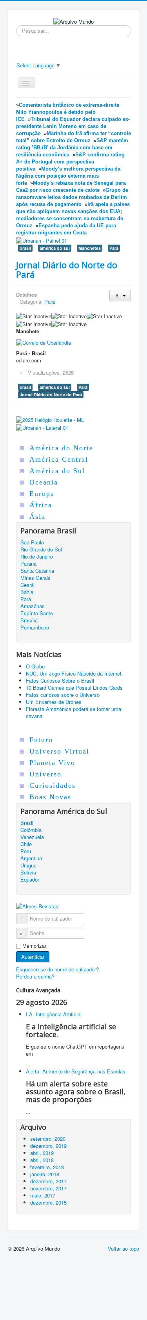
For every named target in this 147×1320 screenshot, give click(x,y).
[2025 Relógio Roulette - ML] (50, 419)
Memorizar (34, 945)
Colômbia (31, 830)
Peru (25, 851)
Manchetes (89, 248)
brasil (25, 248)
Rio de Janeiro (36, 556)
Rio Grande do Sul (41, 549)
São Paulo (32, 542)
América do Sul (57, 471)
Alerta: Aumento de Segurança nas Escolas (75, 1071)
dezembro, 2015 (48, 1202)
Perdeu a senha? (35, 976)
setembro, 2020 (47, 1138)
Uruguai (29, 865)
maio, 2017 (42, 1195)
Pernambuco (34, 627)
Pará (113, 248)
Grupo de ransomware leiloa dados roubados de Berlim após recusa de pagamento (72, 197)
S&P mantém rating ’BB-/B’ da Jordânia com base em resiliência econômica (72, 147)
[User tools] (120, 295)
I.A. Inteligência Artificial (54, 1014)
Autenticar (32, 956)
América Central (58, 459)
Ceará (27, 585)
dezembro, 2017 (48, 1181)
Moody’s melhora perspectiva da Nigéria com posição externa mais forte (68, 176)
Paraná (28, 563)
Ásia (37, 516)
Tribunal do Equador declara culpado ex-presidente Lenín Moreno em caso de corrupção (73, 126)
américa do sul (55, 248)
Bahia (26, 592)
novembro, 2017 (48, 1188)
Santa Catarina (37, 570)
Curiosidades (52, 785)
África (40, 505)
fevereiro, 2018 (47, 1167)
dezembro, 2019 (48, 1145)
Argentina (31, 858)
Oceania (43, 482)
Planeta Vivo (52, 763)
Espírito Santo (36, 613)
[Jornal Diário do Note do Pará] (43, 341)
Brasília (29, 620)
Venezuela (32, 837)
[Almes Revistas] (37, 906)
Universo (45, 774)
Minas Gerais (35, 577)
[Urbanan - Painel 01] (41, 239)
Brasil (26, 822)
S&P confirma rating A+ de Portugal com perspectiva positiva (70, 162)
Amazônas (32, 606)
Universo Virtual (59, 751)
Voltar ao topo (123, 1248)
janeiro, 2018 (44, 1174)
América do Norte (61, 448)
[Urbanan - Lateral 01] (42, 427)
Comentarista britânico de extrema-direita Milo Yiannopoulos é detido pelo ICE (67, 112)
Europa (41, 494)
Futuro (41, 740)
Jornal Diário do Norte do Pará (66, 269)
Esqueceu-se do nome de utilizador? (57, 969)
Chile (26, 844)
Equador (29, 879)
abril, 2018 (42, 1160)
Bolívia (28, 872)
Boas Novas (50, 797)
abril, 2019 (42, 1153)
